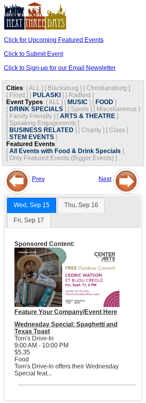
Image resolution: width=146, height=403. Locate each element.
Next (105, 179)
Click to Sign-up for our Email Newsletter (60, 68)
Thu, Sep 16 (81, 205)
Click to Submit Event (33, 54)
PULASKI (47, 95)
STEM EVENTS (31, 137)
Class (117, 130)
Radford (80, 95)
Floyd (17, 95)
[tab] (31, 205)
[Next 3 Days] (126, 179)
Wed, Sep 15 (31, 205)
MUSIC (77, 102)
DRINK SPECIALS (36, 109)
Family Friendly (30, 116)
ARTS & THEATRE (87, 116)
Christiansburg (106, 88)
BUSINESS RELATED (41, 130)
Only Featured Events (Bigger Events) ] (63, 158)
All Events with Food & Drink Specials (65, 151)
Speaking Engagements (42, 123)
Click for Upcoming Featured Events (54, 40)
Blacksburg (63, 88)
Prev (38, 179)
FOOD (104, 102)
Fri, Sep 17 (29, 220)
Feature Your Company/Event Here (65, 312)
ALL (34, 88)
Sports (80, 109)
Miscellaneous (117, 109)
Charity (91, 130)
